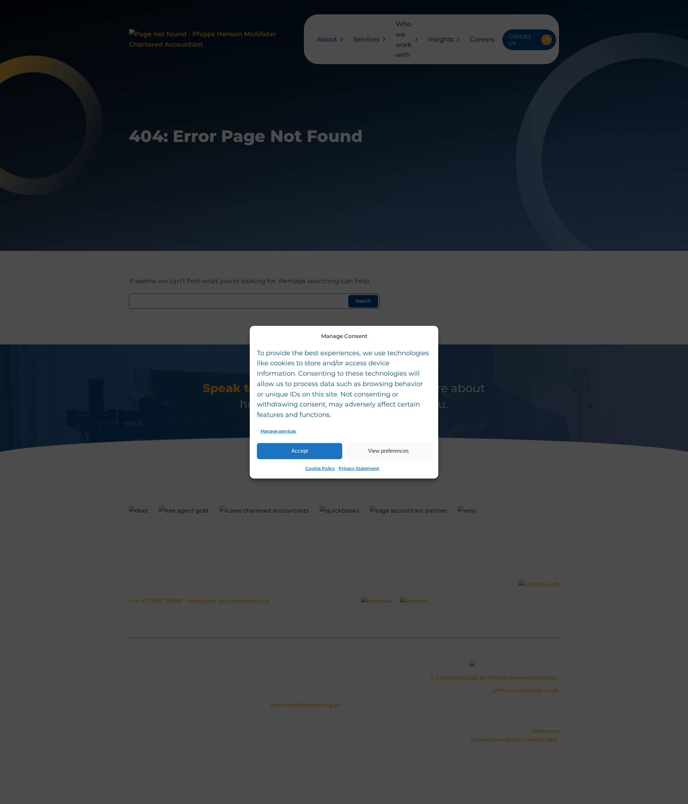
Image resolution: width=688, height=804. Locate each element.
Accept (299, 451)
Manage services (278, 431)
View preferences (388, 451)
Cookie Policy (320, 468)
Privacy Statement (359, 468)
